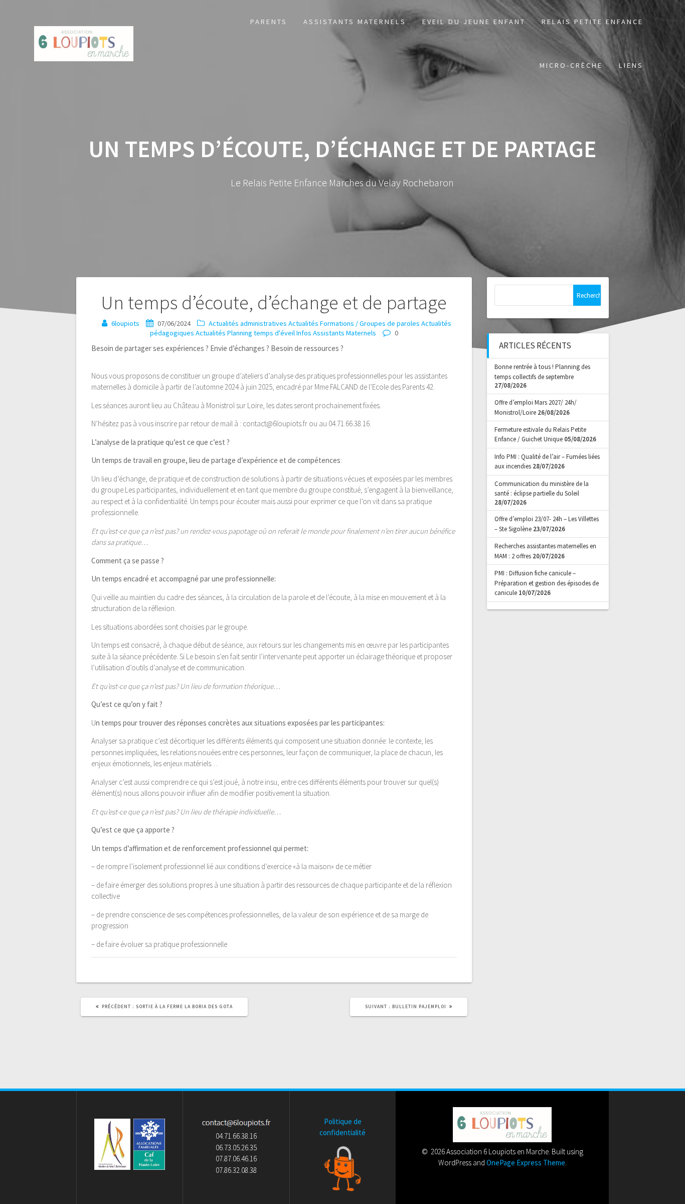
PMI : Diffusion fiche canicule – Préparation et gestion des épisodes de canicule (546, 583)
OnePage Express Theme (525, 1162)
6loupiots (125, 323)
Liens (631, 65)
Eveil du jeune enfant (474, 21)
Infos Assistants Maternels (336, 332)
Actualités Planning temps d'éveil (245, 332)
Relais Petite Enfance (592, 21)
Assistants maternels (354, 21)
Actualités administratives (248, 323)
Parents (268, 21)
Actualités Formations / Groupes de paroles (354, 323)
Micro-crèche (571, 65)
